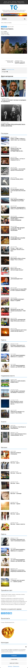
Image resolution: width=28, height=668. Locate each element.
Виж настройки (14, 663)
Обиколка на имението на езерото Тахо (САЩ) (17, 412)
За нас (9, 1)
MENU (5, 19)
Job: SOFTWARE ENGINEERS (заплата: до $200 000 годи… (18, 366)
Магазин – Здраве (15, 503)
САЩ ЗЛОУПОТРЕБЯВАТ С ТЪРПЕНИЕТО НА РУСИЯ (18, 200)
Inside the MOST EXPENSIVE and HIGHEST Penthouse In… (18, 392)
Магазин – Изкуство (16, 473)
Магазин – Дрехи (15, 514)
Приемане (14, 655)
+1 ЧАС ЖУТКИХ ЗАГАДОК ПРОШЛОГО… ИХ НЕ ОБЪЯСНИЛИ (18, 229)
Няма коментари (4, 32)
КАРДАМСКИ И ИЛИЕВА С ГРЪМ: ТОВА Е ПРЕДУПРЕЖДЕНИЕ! (17, 219)
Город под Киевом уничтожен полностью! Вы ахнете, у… (19, 330)
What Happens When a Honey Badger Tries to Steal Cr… (18, 259)
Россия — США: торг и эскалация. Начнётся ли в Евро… (17, 249)
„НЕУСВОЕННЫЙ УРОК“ (17, 279)
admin (5, 31)
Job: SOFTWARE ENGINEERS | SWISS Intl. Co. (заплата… (18, 356)
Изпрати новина (20, 1)
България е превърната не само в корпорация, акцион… (18, 346)
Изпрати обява (7, 2)
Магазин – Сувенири (16, 493)
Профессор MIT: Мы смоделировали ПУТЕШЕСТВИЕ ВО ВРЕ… (17, 150)
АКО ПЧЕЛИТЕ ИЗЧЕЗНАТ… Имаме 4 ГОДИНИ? (18, 300)
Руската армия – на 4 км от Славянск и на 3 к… (18, 159)
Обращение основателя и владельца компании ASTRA (18, 570)
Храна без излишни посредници (16, 453)
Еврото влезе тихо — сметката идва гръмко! (17, 269)
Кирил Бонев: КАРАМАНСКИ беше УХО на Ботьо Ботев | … (18, 320)
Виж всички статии (10, 69)
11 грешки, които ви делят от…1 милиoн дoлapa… (18, 581)
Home (2, 22)
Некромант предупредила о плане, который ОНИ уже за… (18, 208)
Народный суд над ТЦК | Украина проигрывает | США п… (18, 311)
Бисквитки (10, 666)
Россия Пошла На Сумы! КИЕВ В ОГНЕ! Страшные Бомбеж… (18, 289)
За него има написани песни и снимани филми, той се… (18, 434)
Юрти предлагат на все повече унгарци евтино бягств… (17, 403)
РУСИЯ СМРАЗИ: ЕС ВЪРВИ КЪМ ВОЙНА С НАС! (18, 238)
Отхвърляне (14, 659)
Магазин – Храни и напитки (18, 524)
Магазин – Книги (15, 483)
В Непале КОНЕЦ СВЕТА (17, 179)
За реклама (14, 1)
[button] (26, 647)
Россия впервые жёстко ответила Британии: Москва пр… (18, 191)
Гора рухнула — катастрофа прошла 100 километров (18, 169)
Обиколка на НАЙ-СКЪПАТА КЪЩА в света (18, 381)
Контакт (5, 1)
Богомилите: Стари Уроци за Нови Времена (18, 427)
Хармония (4, 26)
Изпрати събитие (13, 2)
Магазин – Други (15, 463)
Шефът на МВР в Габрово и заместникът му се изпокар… (18, 139)
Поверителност (16, 666)
